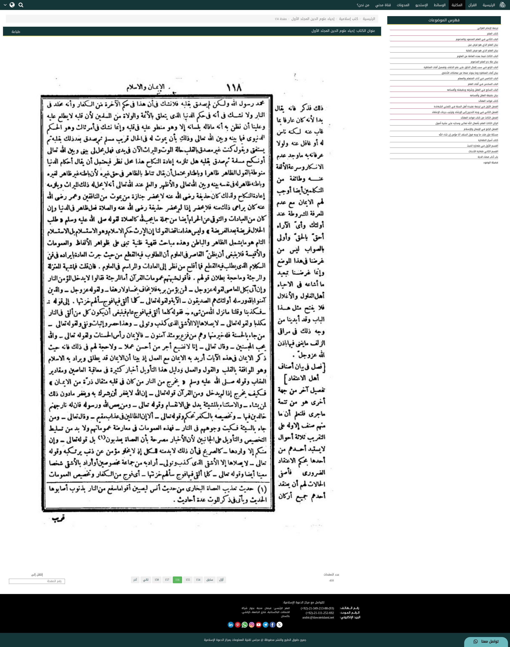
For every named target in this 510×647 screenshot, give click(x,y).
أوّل (221, 579)
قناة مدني (383, 5)
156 (177, 579)
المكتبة (457, 5)
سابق (209, 579)
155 (188, 579)
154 (198, 579)
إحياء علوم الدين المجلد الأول (312, 19)
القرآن (472, 5)
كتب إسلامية (348, 19)
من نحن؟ (363, 5)
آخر (135, 579)
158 (157, 579)
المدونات (403, 5)
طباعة (16, 31)
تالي (145, 579)
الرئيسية (489, 5)
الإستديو (421, 5)
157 (167, 579)
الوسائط (440, 5)
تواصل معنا (488, 641)
